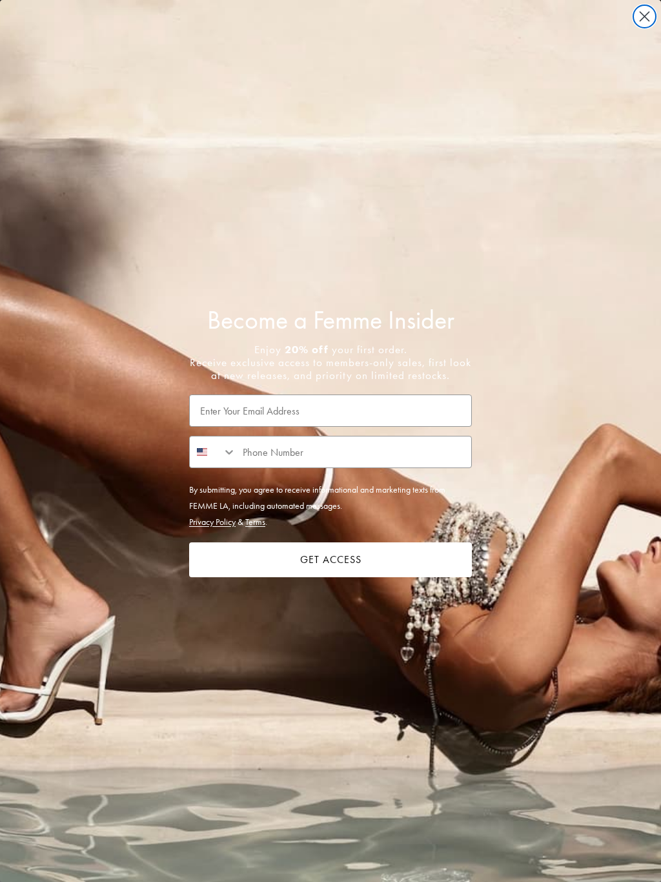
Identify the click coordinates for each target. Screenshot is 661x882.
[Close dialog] (644, 16)
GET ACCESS (330, 559)
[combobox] (213, 451)
